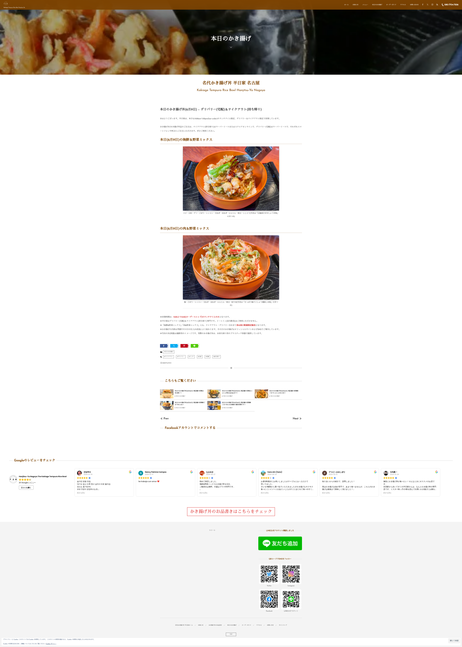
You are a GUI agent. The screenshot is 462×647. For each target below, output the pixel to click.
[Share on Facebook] (423, 5)
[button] (269, 576)
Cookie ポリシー (51, 644)
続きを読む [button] (81, 493)
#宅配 (207, 356)
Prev (166, 418)
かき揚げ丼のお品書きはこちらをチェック (231, 512)
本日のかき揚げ (168, 351)
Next (295, 418)
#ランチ (191, 356)
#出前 (199, 356)
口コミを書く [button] (26, 487)
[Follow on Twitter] (427, 5)
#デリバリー (180, 356)
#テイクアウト (168, 356)
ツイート (212, 530)
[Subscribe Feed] (437, 5)
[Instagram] (432, 5)
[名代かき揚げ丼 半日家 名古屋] (6, 4)
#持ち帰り (217, 356)
